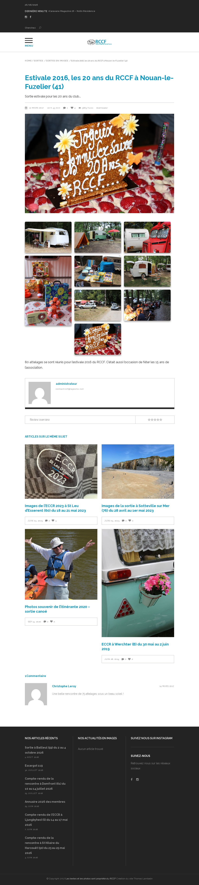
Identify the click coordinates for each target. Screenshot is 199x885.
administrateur (66, 383)
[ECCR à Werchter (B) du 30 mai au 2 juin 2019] (138, 583)
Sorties (38, 61)
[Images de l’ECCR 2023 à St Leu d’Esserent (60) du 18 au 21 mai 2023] (61, 471)
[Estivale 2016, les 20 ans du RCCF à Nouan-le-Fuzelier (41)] (40, 393)
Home (28, 61)
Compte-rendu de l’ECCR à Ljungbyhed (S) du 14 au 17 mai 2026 (46, 819)
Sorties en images (57, 61)
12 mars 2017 (37, 108)
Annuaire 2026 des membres (45, 801)
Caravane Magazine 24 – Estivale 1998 (70, 11)
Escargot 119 (34, 765)
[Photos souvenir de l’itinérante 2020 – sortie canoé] (61, 564)
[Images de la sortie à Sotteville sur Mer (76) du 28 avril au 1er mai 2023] (138, 471)
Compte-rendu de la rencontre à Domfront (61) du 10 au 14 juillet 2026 (45, 783)
